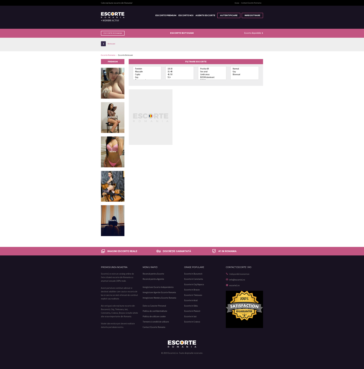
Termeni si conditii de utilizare (156, 321)
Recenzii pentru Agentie (153, 279)
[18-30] (179, 68)
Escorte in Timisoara (193, 295)
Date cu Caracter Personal (154, 305)
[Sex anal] (212, 71)
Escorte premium (165, 15)
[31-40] (179, 71)
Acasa (237, 3)
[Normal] (244, 68)
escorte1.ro (234, 285)
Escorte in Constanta (193, 279)
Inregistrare (252, 15)
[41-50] (179, 74)
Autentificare (228, 15)
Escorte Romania (113, 33)
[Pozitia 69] (212, 68)
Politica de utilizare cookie (154, 316)
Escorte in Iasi (190, 316)
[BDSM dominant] (212, 77)
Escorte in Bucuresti (193, 273)
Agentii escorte (205, 15)
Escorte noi (185, 15)
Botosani (109, 43)
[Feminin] (147, 68)
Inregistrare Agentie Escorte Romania (159, 292)
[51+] (179, 77)
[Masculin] (147, 71)
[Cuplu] (147, 74)
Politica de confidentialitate (155, 311)
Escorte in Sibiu (191, 305)
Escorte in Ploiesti (192, 311)
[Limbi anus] (212, 74)
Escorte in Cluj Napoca (194, 284)
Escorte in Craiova (192, 321)
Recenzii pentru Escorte (153, 273)
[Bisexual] (244, 74)
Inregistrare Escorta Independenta (158, 287)
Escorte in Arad (190, 300)
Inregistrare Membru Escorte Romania (159, 297)
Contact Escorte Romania (251, 3)
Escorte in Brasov (192, 289)
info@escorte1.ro (237, 279)
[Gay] (147, 77)
